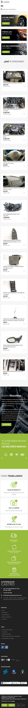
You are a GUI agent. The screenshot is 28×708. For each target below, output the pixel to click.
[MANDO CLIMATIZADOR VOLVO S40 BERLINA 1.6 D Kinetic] (14, 286)
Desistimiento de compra (8, 638)
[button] (2, 458)
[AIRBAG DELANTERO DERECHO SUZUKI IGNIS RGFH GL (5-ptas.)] (14, 181)
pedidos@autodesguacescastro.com (12, 595)
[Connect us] (2, 647)
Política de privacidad (7, 629)
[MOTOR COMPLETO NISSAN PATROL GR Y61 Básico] (14, 129)
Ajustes (18, 705)
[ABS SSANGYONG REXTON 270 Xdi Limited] (14, 365)
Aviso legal (4, 632)
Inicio (3, 610)
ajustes (13, 701)
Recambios (4, 612)
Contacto (4, 619)
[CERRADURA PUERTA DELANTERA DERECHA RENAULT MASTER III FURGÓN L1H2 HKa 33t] (14, 312)
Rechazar (11, 705)
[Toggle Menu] (2, 6)
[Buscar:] (13, 9)
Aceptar (4, 705)
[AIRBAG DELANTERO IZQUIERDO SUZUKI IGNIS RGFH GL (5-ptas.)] (14, 155)
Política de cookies (6, 634)
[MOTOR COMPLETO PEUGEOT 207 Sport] (14, 76)
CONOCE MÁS (6, 424)
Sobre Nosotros (5, 614)
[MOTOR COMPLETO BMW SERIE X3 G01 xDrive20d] (14, 103)
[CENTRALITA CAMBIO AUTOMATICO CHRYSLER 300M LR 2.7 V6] (14, 260)
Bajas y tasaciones (6, 617)
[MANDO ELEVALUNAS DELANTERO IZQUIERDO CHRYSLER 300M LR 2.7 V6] (14, 234)
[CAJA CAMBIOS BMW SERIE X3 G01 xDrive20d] (14, 208)
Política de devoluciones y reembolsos (11, 636)
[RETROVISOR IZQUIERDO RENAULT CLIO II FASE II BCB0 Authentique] (14, 339)
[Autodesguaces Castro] (7, 1)
